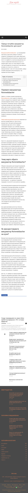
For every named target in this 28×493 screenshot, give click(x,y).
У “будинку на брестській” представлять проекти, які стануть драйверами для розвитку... (17, 361)
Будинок (9, 484)
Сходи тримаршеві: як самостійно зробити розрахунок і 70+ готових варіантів (12, 319)
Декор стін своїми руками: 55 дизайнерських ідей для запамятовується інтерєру (16, 434)
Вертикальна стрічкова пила (16, 379)
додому (2, 40)
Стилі (22, 486)
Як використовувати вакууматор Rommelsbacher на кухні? (10, 84)
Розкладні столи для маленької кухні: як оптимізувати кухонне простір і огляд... (16, 348)
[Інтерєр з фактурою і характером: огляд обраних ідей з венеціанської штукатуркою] (4, 420)
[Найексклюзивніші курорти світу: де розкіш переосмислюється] (4, 403)
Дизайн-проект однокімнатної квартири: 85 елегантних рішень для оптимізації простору (17, 341)
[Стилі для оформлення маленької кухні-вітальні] (4, 374)
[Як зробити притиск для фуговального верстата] (4, 354)
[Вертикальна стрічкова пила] (4, 381)
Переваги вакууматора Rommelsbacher (12, 78)
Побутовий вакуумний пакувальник (10, 119)
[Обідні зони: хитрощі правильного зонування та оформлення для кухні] (4, 368)
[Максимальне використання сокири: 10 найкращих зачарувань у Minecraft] (4, 409)
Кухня (20, 484)
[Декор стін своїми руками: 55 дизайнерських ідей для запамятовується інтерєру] (4, 434)
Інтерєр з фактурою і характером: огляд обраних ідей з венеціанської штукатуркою (17, 420)
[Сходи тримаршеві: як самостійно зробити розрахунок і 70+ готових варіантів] (14, 307)
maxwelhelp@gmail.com (18, 481)
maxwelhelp (3, 323)
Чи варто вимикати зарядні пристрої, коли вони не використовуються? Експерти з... (18, 334)
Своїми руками (16, 486)
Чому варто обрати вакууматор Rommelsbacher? (10, 81)
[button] (2, 37)
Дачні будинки (15, 484)
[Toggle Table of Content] (23, 77)
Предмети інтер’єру (8, 486)
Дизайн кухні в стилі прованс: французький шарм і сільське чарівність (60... (16, 427)
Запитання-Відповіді (10, 487)
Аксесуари (4, 484)
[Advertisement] (14, 21)
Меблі (24, 484)
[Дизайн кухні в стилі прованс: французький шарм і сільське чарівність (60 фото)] (4, 427)
